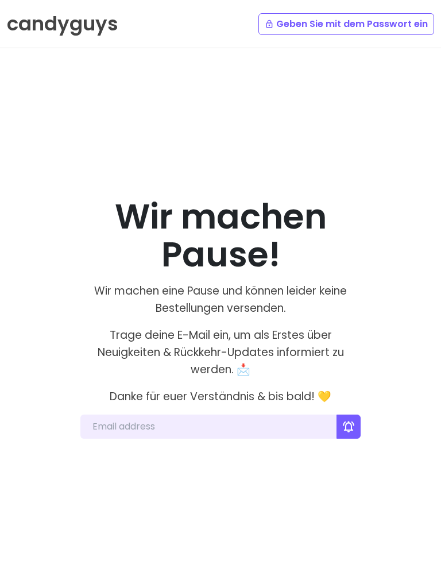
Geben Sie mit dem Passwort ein (346, 23)
